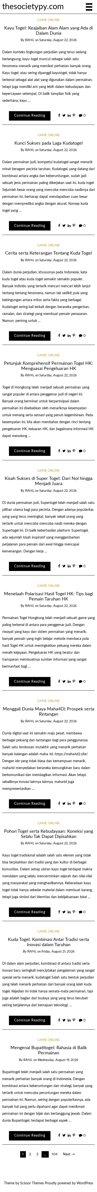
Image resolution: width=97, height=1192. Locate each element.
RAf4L (29, 40)
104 (54, 1154)
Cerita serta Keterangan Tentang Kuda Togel (48, 253)
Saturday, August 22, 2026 (58, 40)
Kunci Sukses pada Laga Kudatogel (48, 143)
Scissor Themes (32, 1183)
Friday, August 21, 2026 (58, 951)
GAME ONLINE (48, 20)
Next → (69, 1154)
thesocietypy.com (33, 7)
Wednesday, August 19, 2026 (58, 1060)
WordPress (85, 1183)
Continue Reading (29, 115)
